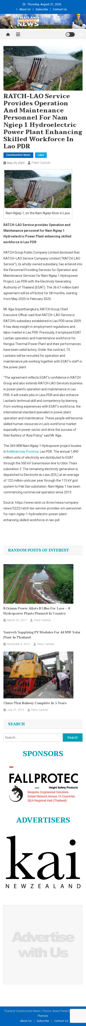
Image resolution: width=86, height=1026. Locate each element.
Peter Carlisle (41, 163)
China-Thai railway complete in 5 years (35, 703)
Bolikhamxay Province (23, 451)
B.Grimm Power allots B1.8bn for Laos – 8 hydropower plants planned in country (36, 611)
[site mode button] (70, 34)
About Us (25, 9)
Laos (41, 155)
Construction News (18, 155)
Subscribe (42, 9)
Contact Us (60, 9)
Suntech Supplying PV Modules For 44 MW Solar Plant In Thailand (41, 635)
